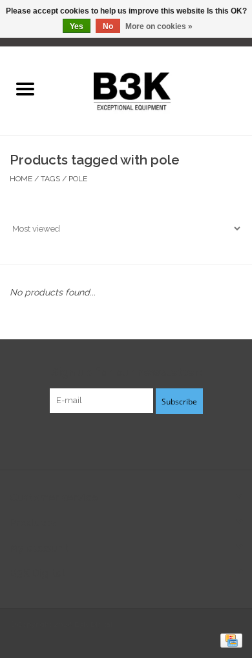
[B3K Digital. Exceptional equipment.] (151, 90)
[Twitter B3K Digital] (126, 440)
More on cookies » (159, 26)
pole (77, 178)
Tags (50, 178)
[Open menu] (25, 88)
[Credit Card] (229, 639)
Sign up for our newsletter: (126, 372)
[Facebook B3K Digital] (102, 440)
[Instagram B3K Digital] (149, 440)
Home (21, 178)
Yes (76, 26)
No (108, 26)
